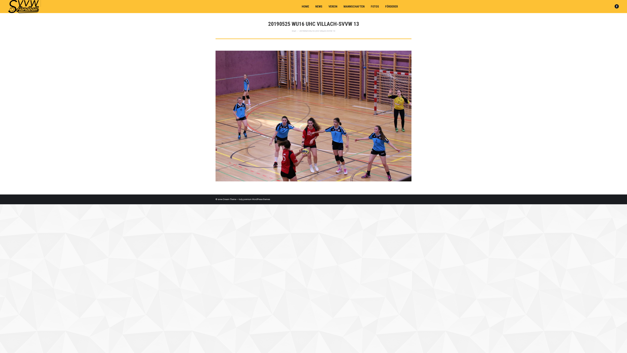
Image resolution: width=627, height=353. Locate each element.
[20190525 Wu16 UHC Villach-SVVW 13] (313, 116)
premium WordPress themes (256, 199)
